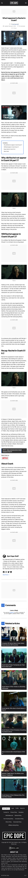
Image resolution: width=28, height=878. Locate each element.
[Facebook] (4, 572)
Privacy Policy (13, 812)
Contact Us (6, 812)
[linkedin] (11, 572)
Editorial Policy (18, 815)
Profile (17, 808)
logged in (12, 612)
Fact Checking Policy (8, 818)
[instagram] (6, 572)
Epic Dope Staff (15, 24)
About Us (22, 808)
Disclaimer (21, 812)
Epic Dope (7, 875)
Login (12, 808)
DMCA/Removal (9, 815)
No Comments (22, 26)
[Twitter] (8, 572)
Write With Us (6, 808)
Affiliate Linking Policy (13, 825)
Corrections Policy (19, 818)
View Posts (6, 574)
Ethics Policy (9, 822)
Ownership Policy (17, 822)
